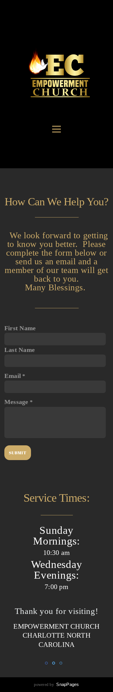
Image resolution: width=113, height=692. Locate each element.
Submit (18, 452)
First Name (20, 328)
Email (12, 375)
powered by (56, 684)
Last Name (19, 349)
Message (16, 401)
